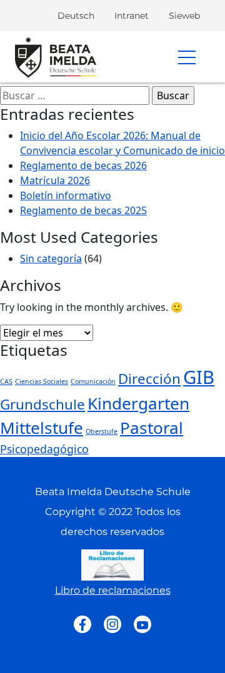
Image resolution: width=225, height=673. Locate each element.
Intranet (131, 15)
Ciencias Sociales (41, 381)
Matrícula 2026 (55, 180)
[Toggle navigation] (190, 57)
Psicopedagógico (44, 448)
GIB (198, 377)
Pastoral (151, 427)
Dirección (149, 378)
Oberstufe (102, 431)
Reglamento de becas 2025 (83, 210)
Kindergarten (138, 403)
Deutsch (76, 15)
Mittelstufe (41, 427)
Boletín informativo (65, 195)
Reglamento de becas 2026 (83, 165)
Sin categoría (51, 258)
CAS (6, 381)
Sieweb (184, 15)
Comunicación (93, 381)
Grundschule (42, 404)
